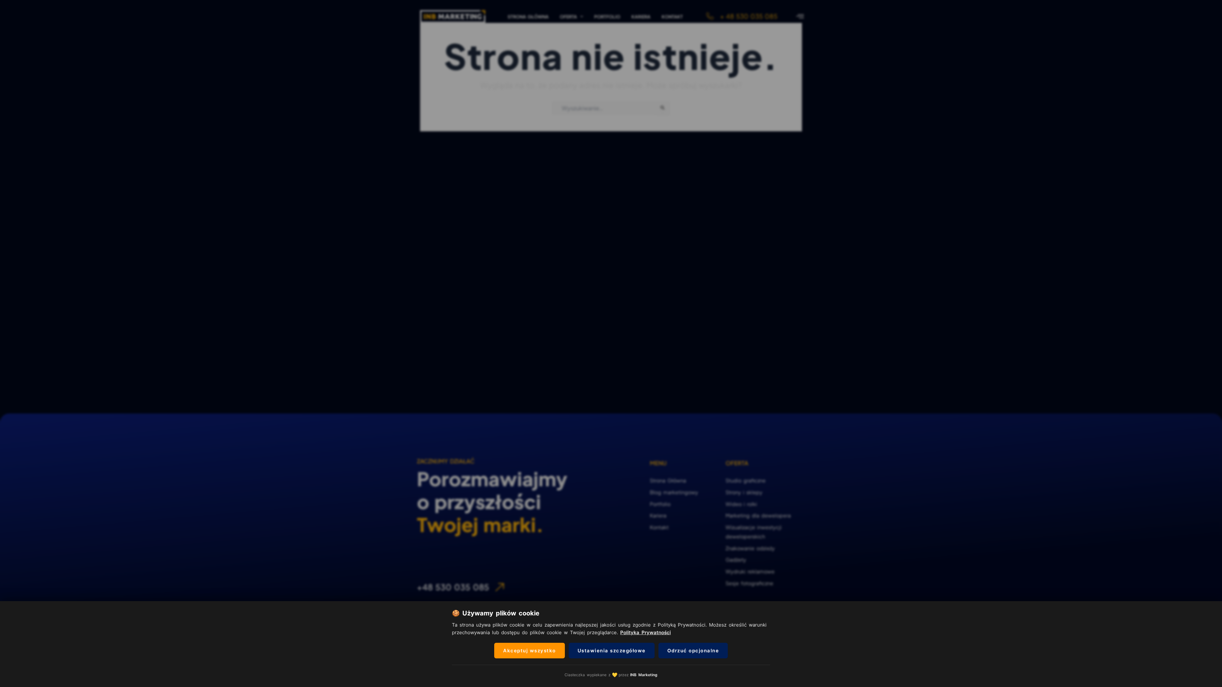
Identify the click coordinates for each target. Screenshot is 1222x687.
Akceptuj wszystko (529, 651)
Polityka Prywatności (645, 632)
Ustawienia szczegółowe (612, 651)
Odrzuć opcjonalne (693, 651)
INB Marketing (643, 674)
